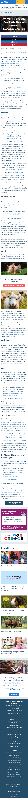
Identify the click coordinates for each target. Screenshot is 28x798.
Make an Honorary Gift (14, 757)
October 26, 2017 (18, 172)
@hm (25, 131)
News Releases (17, 743)
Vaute (5, 465)
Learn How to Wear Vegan (14, 503)
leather (12, 91)
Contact (16, 786)
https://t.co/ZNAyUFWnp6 (14, 215)
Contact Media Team (14, 746)
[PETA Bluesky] (18, 538)
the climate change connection (17, 200)
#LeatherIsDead (22, 167)
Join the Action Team (10, 736)
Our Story (11, 719)
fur (15, 91)
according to (10, 334)
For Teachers (14, 737)
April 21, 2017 (18, 142)
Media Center (10, 743)
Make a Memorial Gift (14, 755)
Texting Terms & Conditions (14, 791)
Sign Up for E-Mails (14, 725)
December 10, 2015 (20, 441)
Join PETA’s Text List (10, 727)
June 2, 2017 (18, 218)
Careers (17, 719)
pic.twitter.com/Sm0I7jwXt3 (14, 138)
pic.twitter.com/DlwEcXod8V (10, 395)
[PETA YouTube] (5, 538)
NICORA (24, 463)
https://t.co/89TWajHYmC (14, 137)
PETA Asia (18, 774)
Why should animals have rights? (16, 685)
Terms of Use (18, 793)
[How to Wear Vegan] (14, 560)
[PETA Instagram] (21, 535)
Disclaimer (14, 789)
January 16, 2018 (17, 398)
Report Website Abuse (14, 794)
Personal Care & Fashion (7, 12)
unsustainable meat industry (9, 120)
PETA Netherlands (18, 771)
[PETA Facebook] (14, 535)
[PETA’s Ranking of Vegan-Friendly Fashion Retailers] (14, 647)
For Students (19, 736)
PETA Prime (19, 724)
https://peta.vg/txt (5, 527)
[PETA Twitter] (17, 535)
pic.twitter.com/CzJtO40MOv (14, 169)
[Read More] (14, 678)
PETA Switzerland (11, 772)
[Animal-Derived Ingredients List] (14, 625)
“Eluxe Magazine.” (7, 54)
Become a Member (17, 752)
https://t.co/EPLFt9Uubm (17, 436)
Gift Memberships (11, 763)
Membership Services (14, 762)
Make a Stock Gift (10, 758)
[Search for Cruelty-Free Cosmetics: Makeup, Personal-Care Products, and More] (14, 582)
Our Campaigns (17, 734)
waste (2, 179)
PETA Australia (11, 774)
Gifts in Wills (18, 758)
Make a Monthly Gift (14, 753)
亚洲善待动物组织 (10, 776)
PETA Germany (9, 771)
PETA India (18, 772)
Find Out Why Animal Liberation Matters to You (14, 722)
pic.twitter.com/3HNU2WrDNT (14, 438)
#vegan (11, 468)
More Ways (18, 763)
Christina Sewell (19, 48)
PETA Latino (18, 776)
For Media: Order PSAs (16, 745)
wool (18, 91)
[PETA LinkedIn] (12, 538)
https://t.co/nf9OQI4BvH (15, 472)
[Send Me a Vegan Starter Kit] (14, 275)
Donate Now (9, 752)
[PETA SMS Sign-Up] (9, 538)
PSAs (8, 745)
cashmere (23, 91)
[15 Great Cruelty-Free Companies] (14, 605)
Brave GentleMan (16, 463)
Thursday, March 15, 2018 (15, 88)
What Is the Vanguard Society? (14, 760)
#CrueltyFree (8, 470)
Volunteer (13, 724)
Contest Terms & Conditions (14, 788)
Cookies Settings (14, 796)
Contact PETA (19, 727)
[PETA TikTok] (15, 538)
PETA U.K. (10, 769)
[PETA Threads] (22, 538)
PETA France (17, 769)
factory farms (20, 148)
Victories (8, 724)
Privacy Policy (10, 793)
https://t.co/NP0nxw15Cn (16, 393)
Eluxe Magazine (17, 87)
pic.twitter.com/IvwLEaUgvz (10, 476)
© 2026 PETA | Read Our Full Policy (14, 784)
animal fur (17, 376)
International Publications (14, 729)
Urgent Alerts (10, 734)
